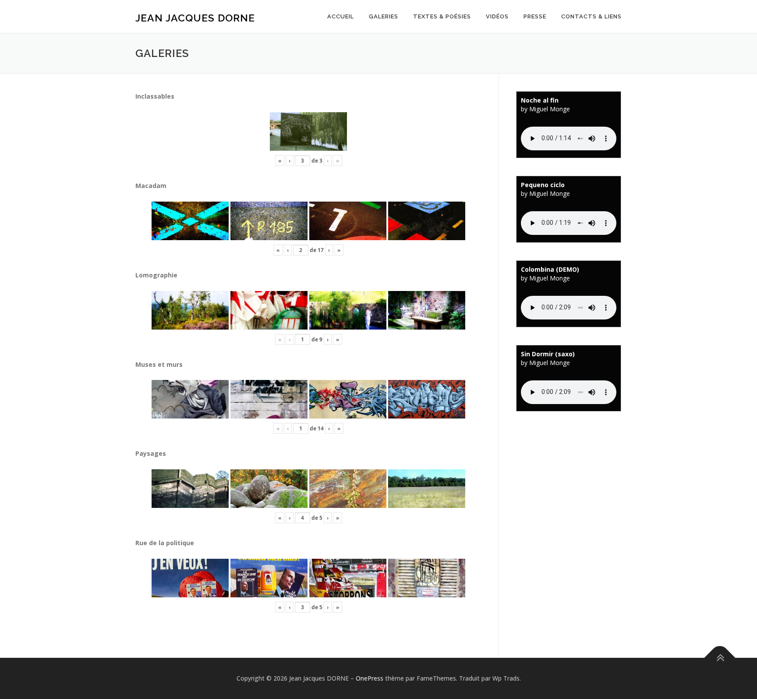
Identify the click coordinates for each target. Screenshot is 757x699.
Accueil (340, 16)
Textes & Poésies (442, 16)
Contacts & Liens (591, 16)
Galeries (383, 16)
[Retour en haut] (720, 658)
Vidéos (497, 16)
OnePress (369, 678)
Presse (535, 16)
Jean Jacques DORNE (195, 18)
